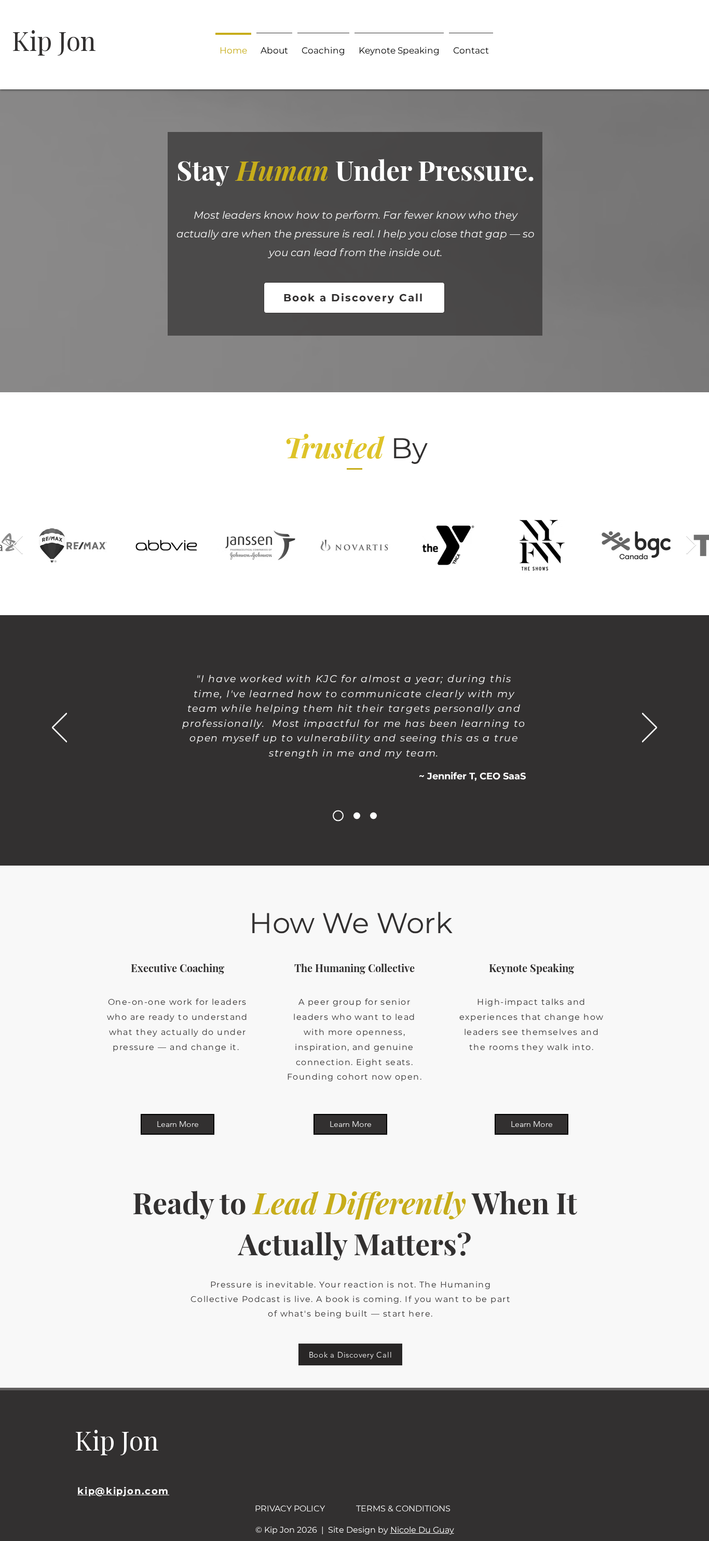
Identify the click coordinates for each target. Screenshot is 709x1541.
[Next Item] (691, 545)
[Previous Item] (18, 545)
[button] (471, 46)
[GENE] (373, 816)
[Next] (649, 728)
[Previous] (59, 728)
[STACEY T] (354, 816)
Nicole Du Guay (422, 1530)
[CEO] (336, 816)
